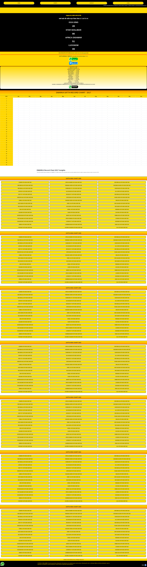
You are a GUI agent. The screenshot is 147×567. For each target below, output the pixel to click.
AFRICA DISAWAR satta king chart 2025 (73, 273)
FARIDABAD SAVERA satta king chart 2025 (73, 240)
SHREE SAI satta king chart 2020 (73, 531)
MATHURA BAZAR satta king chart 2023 (25, 379)
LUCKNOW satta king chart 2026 (121, 218)
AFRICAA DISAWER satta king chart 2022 (73, 401)
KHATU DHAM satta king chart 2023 (25, 367)
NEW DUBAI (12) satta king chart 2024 (25, 294)
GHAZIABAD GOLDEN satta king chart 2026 (121, 185)
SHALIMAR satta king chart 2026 (25, 212)
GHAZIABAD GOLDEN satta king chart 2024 (121, 294)
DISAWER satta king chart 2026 (25, 182)
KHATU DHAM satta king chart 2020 (25, 531)
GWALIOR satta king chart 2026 (122, 200)
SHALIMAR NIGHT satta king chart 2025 (25, 276)
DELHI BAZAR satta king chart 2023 (25, 370)
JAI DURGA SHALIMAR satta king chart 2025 (73, 282)
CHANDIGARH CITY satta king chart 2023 (73, 352)
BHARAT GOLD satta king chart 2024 (73, 324)
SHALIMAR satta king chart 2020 (25, 540)
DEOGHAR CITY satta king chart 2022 (73, 413)
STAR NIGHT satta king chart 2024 (25, 336)
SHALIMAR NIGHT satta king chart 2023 (25, 385)
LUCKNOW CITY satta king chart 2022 (73, 440)
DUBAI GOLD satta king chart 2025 (122, 279)
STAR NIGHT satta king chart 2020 (25, 555)
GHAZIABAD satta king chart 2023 (122, 385)
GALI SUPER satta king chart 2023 (122, 355)
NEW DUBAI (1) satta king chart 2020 (25, 516)
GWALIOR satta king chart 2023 (122, 364)
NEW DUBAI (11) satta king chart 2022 (121, 401)
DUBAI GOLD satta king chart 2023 (122, 388)
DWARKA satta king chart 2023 (25, 388)
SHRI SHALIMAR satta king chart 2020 (121, 531)
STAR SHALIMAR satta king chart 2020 (25, 546)
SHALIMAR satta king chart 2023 (25, 376)
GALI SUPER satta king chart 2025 (122, 246)
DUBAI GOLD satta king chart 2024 (122, 333)
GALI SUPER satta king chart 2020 (122, 519)
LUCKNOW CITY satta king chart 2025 (73, 276)
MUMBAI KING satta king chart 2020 (122, 543)
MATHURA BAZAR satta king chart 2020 (25, 543)
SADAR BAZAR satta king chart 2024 (122, 297)
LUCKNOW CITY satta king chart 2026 (73, 221)
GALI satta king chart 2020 (121, 555)
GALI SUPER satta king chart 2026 (122, 191)
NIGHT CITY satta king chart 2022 (25, 413)
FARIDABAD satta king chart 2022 (122, 428)
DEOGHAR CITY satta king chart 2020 (73, 522)
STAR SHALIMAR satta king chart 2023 (25, 382)
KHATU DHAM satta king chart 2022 (25, 422)
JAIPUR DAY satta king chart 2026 (25, 191)
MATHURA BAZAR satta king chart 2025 (25, 270)
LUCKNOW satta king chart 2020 (121, 546)
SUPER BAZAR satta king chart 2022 (73, 416)
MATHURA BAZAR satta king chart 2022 (25, 434)
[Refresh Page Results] (144, 565)
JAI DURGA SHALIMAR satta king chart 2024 (73, 336)
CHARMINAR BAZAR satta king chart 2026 (73, 224)
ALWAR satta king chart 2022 (73, 431)
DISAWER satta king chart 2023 (25, 346)
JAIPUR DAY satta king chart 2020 (25, 519)
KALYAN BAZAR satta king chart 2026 (73, 191)
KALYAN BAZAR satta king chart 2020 (73, 519)
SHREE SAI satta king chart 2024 (73, 312)
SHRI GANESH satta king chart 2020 (122, 534)
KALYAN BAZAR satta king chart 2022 (73, 410)
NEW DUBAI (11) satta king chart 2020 (121, 510)
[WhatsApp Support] (2, 564)
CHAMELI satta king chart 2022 (25, 419)
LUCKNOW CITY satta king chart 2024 (73, 330)
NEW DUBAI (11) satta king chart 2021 (121, 455)
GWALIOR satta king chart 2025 (122, 255)
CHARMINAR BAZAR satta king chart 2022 (73, 443)
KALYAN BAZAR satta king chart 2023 (73, 355)
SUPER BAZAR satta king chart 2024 (73, 306)
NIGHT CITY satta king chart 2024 (25, 303)
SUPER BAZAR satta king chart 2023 (73, 361)
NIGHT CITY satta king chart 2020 (25, 522)
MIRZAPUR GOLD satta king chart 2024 (25, 306)
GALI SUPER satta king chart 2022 (122, 410)
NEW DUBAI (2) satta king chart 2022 (122, 413)
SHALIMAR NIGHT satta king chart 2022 (25, 440)
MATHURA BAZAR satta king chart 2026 (25, 215)
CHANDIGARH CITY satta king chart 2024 (73, 297)
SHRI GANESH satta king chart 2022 (122, 425)
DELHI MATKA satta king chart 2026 (73, 206)
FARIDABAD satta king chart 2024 (122, 318)
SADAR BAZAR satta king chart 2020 (122, 516)
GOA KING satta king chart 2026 (121, 212)
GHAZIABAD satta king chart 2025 (122, 276)
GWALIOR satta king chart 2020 (122, 528)
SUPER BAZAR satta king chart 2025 (73, 252)
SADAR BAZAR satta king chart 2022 (122, 407)
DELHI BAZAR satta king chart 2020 (25, 534)
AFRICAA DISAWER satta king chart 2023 (73, 346)
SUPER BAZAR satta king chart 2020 (73, 525)
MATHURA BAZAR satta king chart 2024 (25, 324)
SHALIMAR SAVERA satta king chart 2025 (73, 255)
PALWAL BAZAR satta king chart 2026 (121, 197)
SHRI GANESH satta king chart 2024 (122, 315)
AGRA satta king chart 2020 (25, 537)
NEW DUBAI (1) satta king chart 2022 (25, 407)
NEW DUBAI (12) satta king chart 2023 (25, 349)
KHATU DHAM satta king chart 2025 (25, 258)
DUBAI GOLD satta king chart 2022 (122, 443)
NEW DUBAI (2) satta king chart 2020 (122, 522)
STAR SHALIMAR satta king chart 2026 (25, 218)
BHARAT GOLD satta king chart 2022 (73, 434)
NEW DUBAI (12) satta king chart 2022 (25, 404)
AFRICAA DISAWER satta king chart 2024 (73, 291)
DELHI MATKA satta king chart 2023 (73, 370)
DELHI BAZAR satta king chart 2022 (25, 425)
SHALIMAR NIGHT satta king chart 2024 (25, 330)
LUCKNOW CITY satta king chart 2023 (73, 385)
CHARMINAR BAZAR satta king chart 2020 (73, 552)
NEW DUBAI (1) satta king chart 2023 (25, 352)
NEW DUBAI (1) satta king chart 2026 (25, 188)
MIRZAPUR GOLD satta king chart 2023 (25, 361)
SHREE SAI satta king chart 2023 (73, 367)
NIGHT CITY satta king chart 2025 (25, 249)
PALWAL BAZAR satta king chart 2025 (121, 252)
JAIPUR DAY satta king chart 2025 (25, 246)
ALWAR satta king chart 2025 (73, 267)
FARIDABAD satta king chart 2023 (122, 373)
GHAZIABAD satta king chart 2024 (122, 330)
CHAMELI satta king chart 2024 (25, 309)
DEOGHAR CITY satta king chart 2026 (73, 194)
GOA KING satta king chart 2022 (121, 431)
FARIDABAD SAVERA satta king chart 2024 (73, 294)
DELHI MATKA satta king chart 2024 (73, 315)
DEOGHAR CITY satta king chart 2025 (73, 249)
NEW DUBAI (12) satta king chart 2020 (25, 513)
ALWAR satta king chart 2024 (73, 321)
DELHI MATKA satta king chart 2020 (73, 534)
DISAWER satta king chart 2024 (25, 291)
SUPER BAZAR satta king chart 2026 (73, 197)
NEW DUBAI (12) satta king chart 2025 (25, 240)
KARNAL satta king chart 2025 (73, 264)
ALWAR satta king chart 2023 (73, 376)
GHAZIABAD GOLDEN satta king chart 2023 (121, 349)
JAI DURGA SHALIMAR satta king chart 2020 (73, 555)
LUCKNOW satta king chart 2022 (121, 437)
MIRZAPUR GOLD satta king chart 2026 (25, 197)
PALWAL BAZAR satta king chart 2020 (121, 525)
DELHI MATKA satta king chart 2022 (73, 425)
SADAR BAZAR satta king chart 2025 (122, 243)
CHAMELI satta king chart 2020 (25, 528)
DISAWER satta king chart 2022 (25, 401)
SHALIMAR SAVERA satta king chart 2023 (73, 364)
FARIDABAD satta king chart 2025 (122, 264)
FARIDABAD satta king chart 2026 (122, 209)
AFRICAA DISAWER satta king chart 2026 (73, 182)
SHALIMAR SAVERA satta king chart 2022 (73, 419)
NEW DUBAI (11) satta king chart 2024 (121, 291)
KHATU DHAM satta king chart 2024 (25, 312)
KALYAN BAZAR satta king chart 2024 (73, 300)
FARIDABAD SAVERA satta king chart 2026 (73, 185)
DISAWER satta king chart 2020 (25, 510)
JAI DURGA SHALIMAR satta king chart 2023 (73, 391)
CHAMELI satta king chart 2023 (25, 364)
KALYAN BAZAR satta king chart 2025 (73, 246)
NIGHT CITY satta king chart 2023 (25, 358)
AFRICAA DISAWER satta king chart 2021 (73, 455)
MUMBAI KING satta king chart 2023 (122, 379)
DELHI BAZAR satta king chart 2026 (25, 206)
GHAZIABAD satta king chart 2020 (122, 549)
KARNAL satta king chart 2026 (73, 209)
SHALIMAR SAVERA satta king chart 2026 (73, 200)
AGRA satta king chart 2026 (25, 209)
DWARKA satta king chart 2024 (25, 333)
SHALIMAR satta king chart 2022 (25, 431)
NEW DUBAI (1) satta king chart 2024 (25, 297)
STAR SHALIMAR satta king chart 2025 (25, 273)
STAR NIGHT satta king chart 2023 (25, 391)
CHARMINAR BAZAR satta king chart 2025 (73, 279)
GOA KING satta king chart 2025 (121, 267)
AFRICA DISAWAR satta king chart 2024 (73, 327)
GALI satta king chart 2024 (121, 336)
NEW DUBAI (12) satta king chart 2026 (25, 185)
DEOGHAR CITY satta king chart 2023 (73, 358)
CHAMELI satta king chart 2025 (25, 255)
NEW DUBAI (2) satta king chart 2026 (122, 194)
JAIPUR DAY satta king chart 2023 (25, 355)
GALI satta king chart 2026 (121, 227)
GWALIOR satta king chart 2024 (122, 309)
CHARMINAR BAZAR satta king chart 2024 (73, 333)
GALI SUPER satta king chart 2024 (122, 300)
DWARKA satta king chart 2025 (25, 279)
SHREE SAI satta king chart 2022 (73, 422)
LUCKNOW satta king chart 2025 (121, 273)
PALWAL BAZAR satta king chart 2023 (121, 361)
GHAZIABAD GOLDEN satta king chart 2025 (121, 240)
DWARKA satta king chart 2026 (25, 224)
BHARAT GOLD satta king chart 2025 (73, 270)
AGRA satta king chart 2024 (25, 318)
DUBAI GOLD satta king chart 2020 (122, 552)
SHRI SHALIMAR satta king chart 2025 (121, 258)
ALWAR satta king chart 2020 (73, 540)
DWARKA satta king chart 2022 (25, 443)
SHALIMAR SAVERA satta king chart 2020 (73, 528)
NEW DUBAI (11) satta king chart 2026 (121, 182)
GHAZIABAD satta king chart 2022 (122, 440)
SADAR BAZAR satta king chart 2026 (122, 188)
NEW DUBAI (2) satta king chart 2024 (122, 303)
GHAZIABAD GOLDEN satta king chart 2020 (121, 513)
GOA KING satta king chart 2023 (121, 376)
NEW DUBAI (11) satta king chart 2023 (121, 346)
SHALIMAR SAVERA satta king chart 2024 (73, 309)
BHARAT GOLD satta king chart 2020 (73, 543)
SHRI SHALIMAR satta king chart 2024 (121, 312)
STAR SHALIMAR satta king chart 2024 (25, 327)
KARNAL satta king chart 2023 (73, 373)
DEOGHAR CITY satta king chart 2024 (73, 303)
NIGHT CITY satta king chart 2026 (25, 194)
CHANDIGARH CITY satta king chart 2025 (73, 243)
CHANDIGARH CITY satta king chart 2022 (73, 407)
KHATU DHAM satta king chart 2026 (25, 203)
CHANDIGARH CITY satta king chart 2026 (73, 188)
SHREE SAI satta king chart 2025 (73, 258)
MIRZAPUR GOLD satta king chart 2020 (25, 525)
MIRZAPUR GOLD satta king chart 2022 (25, 416)
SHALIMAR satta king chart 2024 (25, 321)
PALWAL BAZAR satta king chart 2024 (121, 306)
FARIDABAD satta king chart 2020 (122, 537)
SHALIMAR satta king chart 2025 (25, 267)
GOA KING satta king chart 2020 (121, 540)
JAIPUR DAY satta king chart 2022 (25, 410)
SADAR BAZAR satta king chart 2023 (122, 352)
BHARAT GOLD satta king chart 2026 (73, 215)
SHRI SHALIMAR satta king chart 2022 (121, 422)
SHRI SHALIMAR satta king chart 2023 (121, 367)
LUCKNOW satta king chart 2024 (121, 327)
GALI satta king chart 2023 (121, 391)
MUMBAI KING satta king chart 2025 (122, 270)
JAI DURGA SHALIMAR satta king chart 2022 (73, 446)
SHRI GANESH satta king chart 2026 (122, 206)
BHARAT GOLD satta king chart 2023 (73, 379)
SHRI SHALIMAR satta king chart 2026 (121, 203)
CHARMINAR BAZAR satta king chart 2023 (73, 388)
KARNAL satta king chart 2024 (73, 318)
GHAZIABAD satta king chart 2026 (122, 221)
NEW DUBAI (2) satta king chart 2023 (122, 358)
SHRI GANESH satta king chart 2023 (122, 370)
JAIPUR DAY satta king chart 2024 (25, 300)
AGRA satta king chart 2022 (25, 428)
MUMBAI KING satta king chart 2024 (122, 324)
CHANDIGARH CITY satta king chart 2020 (73, 516)
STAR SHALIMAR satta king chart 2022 (25, 437)
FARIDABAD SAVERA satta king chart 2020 (73, 513)
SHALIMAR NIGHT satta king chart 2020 (25, 549)
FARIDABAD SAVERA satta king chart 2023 (73, 349)
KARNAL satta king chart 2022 (73, 428)
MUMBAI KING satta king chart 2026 (122, 215)
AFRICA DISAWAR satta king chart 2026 (73, 218)
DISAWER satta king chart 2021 (25, 455)
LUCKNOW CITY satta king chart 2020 (73, 549)
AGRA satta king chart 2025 (25, 264)
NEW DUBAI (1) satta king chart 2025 (25, 243)
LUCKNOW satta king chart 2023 (121, 382)
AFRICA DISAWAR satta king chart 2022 (73, 437)
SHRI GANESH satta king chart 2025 (122, 261)
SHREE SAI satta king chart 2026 (73, 203)
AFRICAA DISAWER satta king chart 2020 (73, 510)
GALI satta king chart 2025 (121, 282)
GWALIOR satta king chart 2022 (122, 419)
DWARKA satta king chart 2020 (25, 552)
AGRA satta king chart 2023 (25, 373)
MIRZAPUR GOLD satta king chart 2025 (25, 252)
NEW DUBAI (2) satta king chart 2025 (122, 249)
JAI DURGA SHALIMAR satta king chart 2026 (73, 227)
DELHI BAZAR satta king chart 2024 (25, 315)
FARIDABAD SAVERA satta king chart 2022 (73, 404)
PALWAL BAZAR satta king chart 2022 (121, 416)
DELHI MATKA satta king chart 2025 (73, 261)
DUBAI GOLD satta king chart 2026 (122, 224)
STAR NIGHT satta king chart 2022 (25, 446)
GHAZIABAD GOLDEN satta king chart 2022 (121, 404)
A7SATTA (73, 10)
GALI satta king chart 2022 (121, 446)
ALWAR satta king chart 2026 (73, 212)
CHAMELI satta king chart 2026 (25, 200)
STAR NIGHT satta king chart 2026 (25, 227)
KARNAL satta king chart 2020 (73, 537)
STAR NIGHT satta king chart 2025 (25, 282)
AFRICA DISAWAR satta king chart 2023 (73, 382)
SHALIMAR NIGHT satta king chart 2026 (25, 221)
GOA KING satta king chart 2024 (121, 321)
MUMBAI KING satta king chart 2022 (122, 434)
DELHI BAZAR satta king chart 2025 (25, 261)
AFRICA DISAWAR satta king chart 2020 (73, 546)
